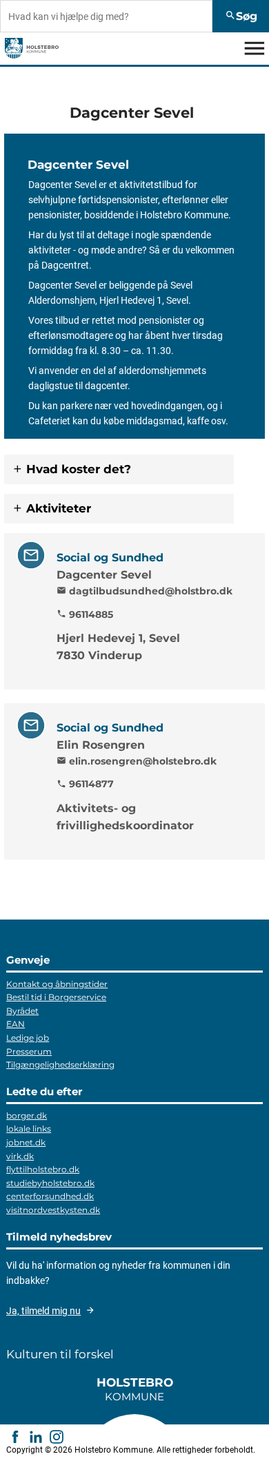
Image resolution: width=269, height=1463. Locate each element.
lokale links (28, 1128)
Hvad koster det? (78, 469)
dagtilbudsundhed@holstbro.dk (144, 591)
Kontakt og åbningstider (57, 984)
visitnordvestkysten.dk (53, 1210)
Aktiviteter (58, 508)
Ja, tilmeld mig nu (43, 1310)
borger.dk (26, 1115)
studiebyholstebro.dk (50, 1183)
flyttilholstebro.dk (42, 1169)
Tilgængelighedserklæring (60, 1064)
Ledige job (27, 1038)
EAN (15, 1024)
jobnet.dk (26, 1142)
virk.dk (20, 1156)
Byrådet (22, 1011)
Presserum (29, 1051)
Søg (241, 15)
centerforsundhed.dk (50, 1196)
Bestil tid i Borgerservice (56, 997)
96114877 (85, 784)
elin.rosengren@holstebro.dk (137, 761)
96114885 (85, 614)
